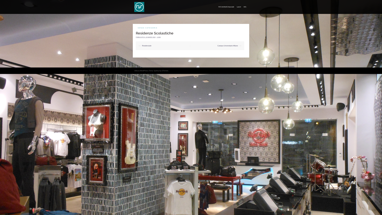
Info (245, 7)
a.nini (159, 37)
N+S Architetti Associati (226, 7)
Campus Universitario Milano (227, 46)
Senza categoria (147, 28)
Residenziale (146, 46)
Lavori (239, 7)
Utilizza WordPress (141, 71)
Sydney (156, 71)
